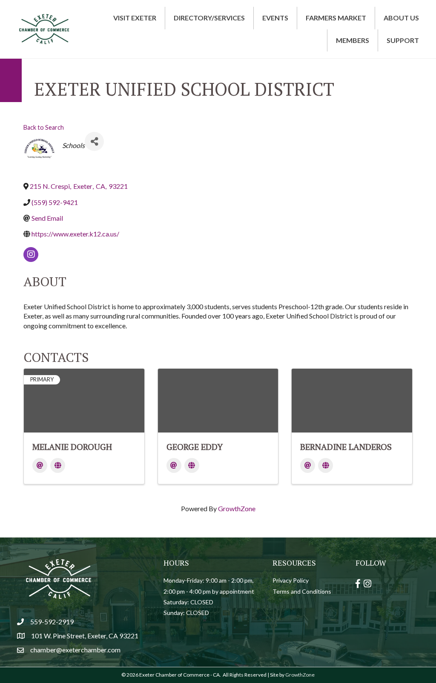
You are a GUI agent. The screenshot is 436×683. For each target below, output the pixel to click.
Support (403, 40)
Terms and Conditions (301, 591)
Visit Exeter (134, 18)
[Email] (39, 465)
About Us (401, 18)
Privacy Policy (290, 580)
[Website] (57, 465)
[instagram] (30, 254)
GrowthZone (236, 508)
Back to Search (43, 127)
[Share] (94, 141)
